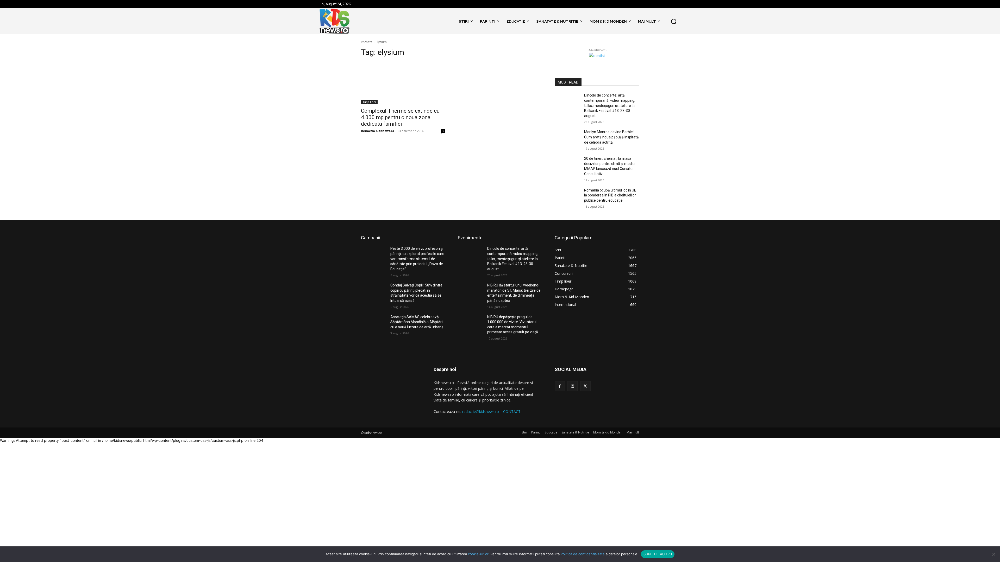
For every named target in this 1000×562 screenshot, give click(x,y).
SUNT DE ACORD (657, 554)
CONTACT (512, 411)
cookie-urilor (478, 554)
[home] (450, 21)
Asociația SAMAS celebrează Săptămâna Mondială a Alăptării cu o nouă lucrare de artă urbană (416, 322)
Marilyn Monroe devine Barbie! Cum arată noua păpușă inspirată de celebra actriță (611, 137)
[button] (673, 21)
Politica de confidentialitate (583, 554)
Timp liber (369, 102)
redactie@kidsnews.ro (480, 411)
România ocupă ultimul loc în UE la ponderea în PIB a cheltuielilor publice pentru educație (610, 195)
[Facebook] (560, 386)
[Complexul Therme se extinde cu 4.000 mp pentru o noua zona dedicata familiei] (403, 83)
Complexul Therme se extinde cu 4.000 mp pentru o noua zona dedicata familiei (400, 117)
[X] (585, 386)
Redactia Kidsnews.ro (377, 131)
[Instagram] (572, 386)
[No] (993, 554)
